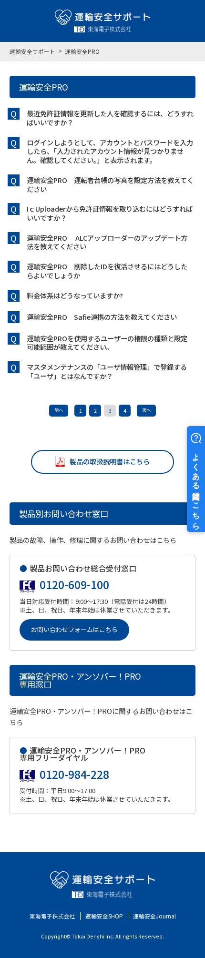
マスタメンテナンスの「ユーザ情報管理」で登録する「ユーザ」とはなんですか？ (107, 371)
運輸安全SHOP (104, 916)
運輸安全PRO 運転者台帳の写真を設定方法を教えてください (110, 184)
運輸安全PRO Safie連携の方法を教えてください (102, 317)
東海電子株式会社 (52, 916)
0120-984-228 (74, 774)
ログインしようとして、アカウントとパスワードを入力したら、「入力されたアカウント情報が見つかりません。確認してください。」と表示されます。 (110, 151)
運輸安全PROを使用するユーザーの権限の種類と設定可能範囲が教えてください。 (107, 342)
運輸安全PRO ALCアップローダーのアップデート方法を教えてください (107, 242)
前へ (58, 410)
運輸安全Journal (154, 916)
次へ (146, 410)
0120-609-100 (74, 584)
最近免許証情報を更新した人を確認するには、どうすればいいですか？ (110, 117)
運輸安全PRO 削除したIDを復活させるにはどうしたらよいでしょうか (107, 270)
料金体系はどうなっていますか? (75, 295)
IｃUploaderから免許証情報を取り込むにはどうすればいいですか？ (110, 213)
